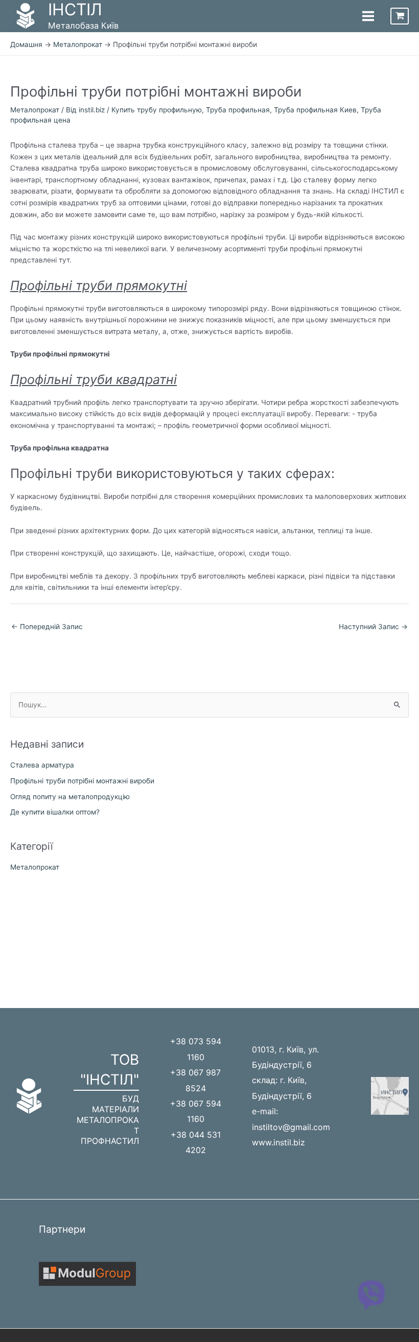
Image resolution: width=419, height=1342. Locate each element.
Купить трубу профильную (156, 110)
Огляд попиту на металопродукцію (70, 797)
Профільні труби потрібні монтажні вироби (82, 781)
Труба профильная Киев (315, 110)
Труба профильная (238, 110)
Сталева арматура (42, 765)
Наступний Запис (373, 626)
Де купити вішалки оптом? (55, 812)
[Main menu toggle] (368, 16)
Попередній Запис (47, 626)
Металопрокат (34, 110)
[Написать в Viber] (371, 1294)
